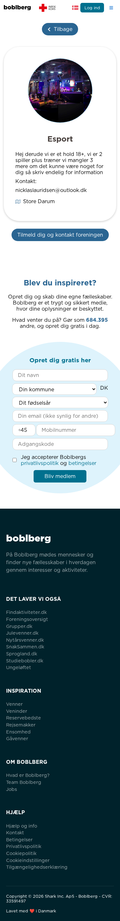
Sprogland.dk (21, 653)
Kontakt (15, 832)
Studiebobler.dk (24, 660)
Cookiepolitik (21, 853)
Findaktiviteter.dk (26, 612)
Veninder (16, 711)
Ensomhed (18, 731)
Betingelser (19, 839)
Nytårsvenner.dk (25, 640)
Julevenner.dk (22, 633)
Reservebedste (23, 717)
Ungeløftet (18, 667)
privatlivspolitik (40, 463)
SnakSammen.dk (25, 646)
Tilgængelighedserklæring (37, 867)
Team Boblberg (23, 782)
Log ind (92, 7)
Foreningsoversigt (27, 619)
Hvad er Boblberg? (28, 775)
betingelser (82, 463)
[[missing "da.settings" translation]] (75, 7)
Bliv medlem (60, 476)
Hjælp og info (21, 826)
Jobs (11, 789)
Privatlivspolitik (23, 846)
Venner (14, 704)
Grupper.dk (19, 626)
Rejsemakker (21, 724)
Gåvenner (17, 738)
